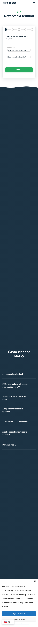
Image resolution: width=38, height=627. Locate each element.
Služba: (10, 54)
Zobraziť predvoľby (19, 619)
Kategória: (11, 47)
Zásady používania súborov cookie (19, 624)
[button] (35, 581)
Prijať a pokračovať (19, 614)
